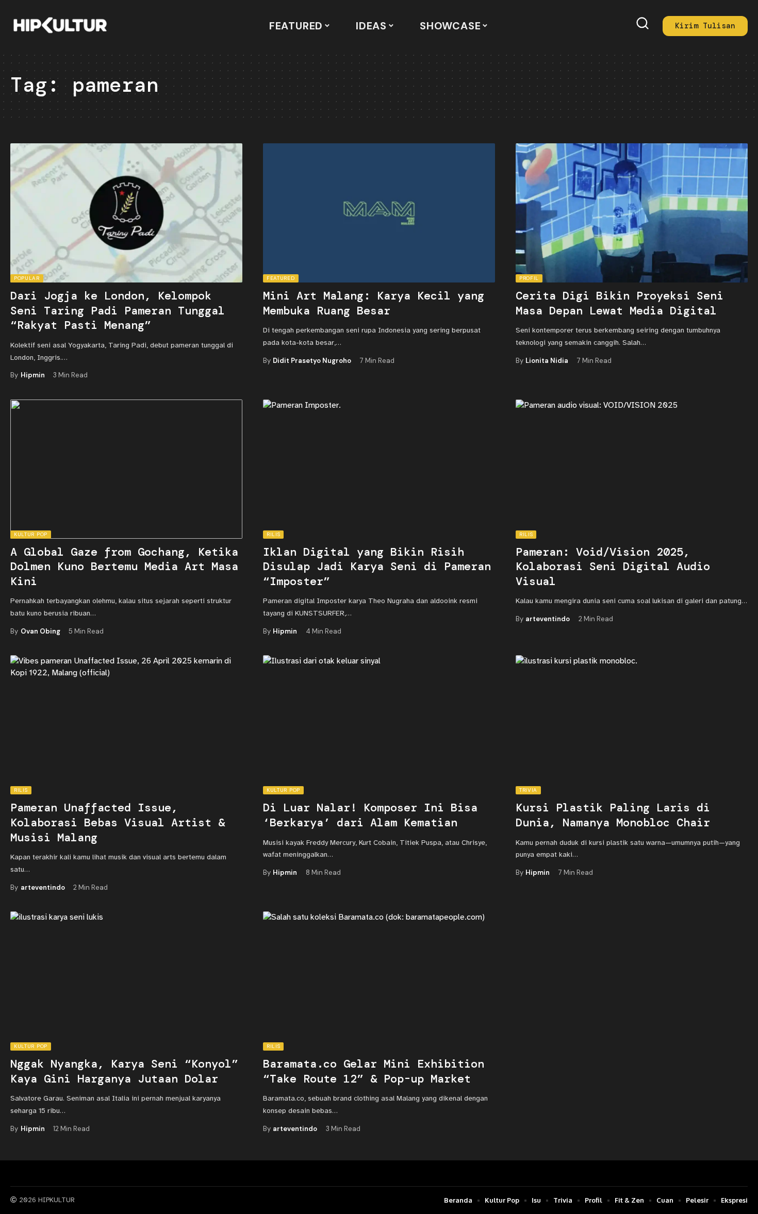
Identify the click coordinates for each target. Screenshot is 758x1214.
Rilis (274, 534)
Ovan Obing (40, 631)
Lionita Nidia (546, 360)
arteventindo (547, 618)
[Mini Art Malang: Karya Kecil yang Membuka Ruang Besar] (379, 212)
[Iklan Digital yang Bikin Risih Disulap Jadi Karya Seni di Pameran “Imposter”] (379, 469)
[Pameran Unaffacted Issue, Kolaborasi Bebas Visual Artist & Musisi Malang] (126, 724)
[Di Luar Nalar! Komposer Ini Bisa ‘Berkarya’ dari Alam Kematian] (379, 724)
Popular (27, 278)
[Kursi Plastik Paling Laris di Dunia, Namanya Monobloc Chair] (632, 724)
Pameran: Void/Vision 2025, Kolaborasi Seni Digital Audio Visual (613, 566)
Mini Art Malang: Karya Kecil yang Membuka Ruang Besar (373, 303)
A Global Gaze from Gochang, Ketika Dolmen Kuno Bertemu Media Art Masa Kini (124, 566)
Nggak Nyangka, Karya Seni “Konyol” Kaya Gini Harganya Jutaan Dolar (124, 1071)
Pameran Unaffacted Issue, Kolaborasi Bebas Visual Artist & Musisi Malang (117, 822)
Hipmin (33, 375)
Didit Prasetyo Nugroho (312, 360)
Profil (529, 278)
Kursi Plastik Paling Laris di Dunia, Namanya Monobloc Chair (613, 815)
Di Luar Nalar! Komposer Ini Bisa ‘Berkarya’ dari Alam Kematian (370, 815)
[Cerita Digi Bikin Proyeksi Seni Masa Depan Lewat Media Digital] (632, 212)
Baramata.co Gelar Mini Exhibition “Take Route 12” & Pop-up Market (373, 1071)
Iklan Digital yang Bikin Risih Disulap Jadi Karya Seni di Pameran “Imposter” (377, 566)
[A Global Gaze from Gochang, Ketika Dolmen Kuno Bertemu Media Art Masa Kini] (126, 469)
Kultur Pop (30, 534)
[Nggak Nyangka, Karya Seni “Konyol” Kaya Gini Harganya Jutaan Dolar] (126, 981)
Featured (281, 278)
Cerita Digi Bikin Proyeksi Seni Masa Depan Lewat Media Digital (619, 303)
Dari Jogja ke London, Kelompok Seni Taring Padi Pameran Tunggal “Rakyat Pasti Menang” (117, 310)
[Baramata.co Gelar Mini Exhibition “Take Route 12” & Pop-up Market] (379, 981)
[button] (642, 23)
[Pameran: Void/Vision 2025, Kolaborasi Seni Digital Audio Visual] (632, 469)
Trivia (528, 790)
